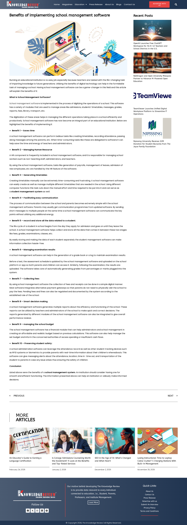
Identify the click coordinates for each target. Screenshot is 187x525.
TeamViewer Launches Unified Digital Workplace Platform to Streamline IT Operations (150, 111)
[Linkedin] (42, 511)
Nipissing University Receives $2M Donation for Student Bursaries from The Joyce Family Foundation (151, 144)
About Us (109, 4)
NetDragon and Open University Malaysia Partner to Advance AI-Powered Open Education (152, 78)
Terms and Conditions (149, 511)
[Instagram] (37, 511)
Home (57, 4)
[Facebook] (28, 511)
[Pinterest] (47, 511)
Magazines (67, 4)
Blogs (118, 4)
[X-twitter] (33, 511)
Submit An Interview (149, 504)
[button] (176, 4)
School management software (24, 103)
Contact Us (129, 4)
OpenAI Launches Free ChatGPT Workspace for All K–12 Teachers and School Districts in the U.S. (150, 46)
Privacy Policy (149, 508)
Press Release (96, 4)
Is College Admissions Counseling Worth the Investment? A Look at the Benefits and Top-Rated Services (71, 461)
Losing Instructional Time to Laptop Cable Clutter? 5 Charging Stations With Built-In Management (157, 461)
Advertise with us (149, 501)
